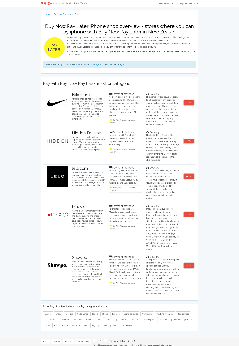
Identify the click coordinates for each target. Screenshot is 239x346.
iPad (86, 325)
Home (47, 14)
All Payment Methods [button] (187, 3)
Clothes (48, 314)
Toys (108, 319)
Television (65, 319)
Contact (56, 341)
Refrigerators (183, 314)
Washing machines (164, 314)
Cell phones (82, 314)
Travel (47, 325)
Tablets (98, 319)
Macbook (76, 325)
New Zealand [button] (165, 3)
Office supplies (149, 319)
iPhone (65, 325)
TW (100, 341)
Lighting (95, 325)
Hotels (95, 314)
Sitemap (68, 341)
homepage (94, 64)
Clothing (69, 314)
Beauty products (111, 325)
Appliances (128, 325)
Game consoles (131, 314)
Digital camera (121, 319)
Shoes (58, 314)
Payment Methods (61, 3)
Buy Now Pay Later (62, 14)
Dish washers (50, 319)
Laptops (116, 314)
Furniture (77, 319)
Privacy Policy (83, 341)
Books (88, 319)
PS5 (55, 325)
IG (105, 341)
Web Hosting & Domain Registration (176, 319)
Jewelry (134, 319)
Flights (105, 314)
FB (94, 341)
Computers (147, 314)
